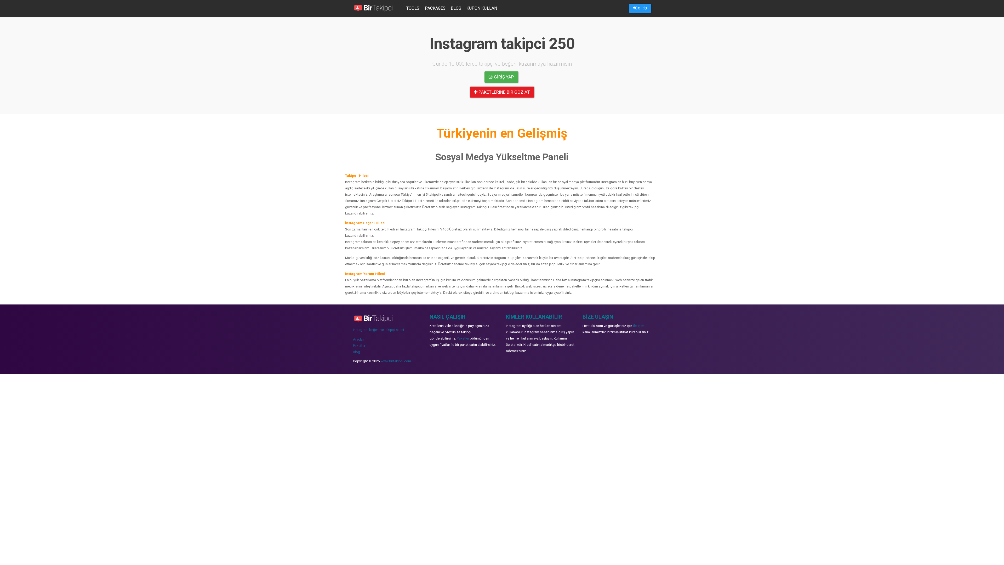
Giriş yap (503, 77)
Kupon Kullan (481, 8)
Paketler (359, 346)
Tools (413, 8)
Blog (456, 8)
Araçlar (358, 339)
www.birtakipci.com (396, 361)
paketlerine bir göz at (503, 92)
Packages (435, 8)
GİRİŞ (642, 8)
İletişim (638, 326)
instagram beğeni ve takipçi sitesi (378, 330)
